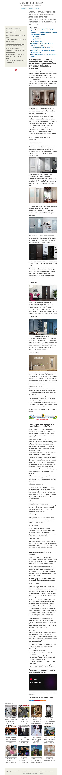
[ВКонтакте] (31, 700)
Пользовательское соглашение (32, 769)
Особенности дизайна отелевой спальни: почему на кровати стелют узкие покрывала (16, 50)
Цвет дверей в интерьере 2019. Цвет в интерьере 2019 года (42, 44)
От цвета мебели (37, 41)
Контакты (24, 769)
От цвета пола (37, 38)
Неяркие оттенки (32, 694)
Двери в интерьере (36, 692)
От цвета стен (36, 40)
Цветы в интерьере (53, 692)
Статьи (37, 8)
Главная (23, 8)
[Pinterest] (37, 700)
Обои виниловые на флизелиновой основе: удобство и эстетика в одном (15, 56)
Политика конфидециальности (28, 771)
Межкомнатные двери (45, 692)
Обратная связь (42, 769)
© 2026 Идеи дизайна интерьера (12, 769)
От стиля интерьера (38, 36)
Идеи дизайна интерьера (31, 3)
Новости (30, 8)
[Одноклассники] (43, 700)
